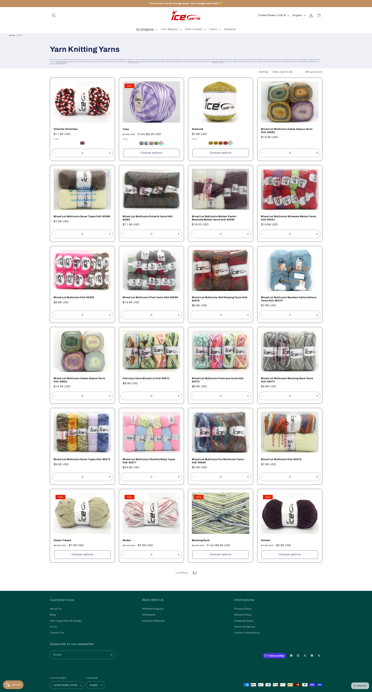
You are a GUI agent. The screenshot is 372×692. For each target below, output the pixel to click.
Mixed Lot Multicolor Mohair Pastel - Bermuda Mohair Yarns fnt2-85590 (215, 218)
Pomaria (59, 618)
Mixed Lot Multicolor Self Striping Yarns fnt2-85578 (220, 299)
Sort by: (264, 72)
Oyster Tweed (62, 540)
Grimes (265, 540)
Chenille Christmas (66, 129)
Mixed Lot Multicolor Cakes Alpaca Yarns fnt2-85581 (79, 380)
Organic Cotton (134, 61)
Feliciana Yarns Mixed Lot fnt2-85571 (146, 378)
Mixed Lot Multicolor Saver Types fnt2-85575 (82, 459)
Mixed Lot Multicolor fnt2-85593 (74, 297)
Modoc (127, 540)
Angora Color (200, 618)
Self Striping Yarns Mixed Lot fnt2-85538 (286, 618)
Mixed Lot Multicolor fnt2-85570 (281, 459)
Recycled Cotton (218, 61)
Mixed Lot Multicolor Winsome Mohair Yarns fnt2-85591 (288, 218)
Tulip (126, 129)
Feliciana (129, 618)
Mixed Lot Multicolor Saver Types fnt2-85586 (82, 216)
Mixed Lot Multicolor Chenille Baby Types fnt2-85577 (149, 461)
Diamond (197, 129)
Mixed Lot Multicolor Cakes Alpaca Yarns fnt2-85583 (286, 130)
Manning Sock (201, 540)
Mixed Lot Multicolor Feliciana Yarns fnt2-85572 (218, 380)
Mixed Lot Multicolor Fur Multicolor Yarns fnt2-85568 (218, 461)
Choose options (151, 152)
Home (12, 35)
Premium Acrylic (62, 61)
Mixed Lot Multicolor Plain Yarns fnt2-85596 (150, 297)
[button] (54, 15)
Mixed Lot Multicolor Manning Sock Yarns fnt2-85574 (287, 380)
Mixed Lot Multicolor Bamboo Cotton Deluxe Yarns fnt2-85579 (289, 299)
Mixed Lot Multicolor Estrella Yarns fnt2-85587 (148, 218)
